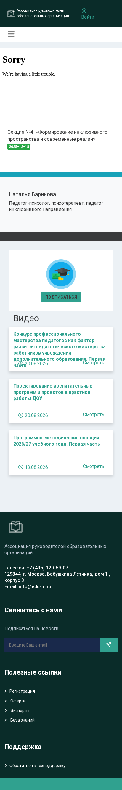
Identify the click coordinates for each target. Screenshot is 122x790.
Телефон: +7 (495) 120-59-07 (36, 568)
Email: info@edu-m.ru (27, 586)
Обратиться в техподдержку (37, 765)
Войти (87, 17)
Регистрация (22, 691)
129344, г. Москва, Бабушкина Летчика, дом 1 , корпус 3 (57, 577)
